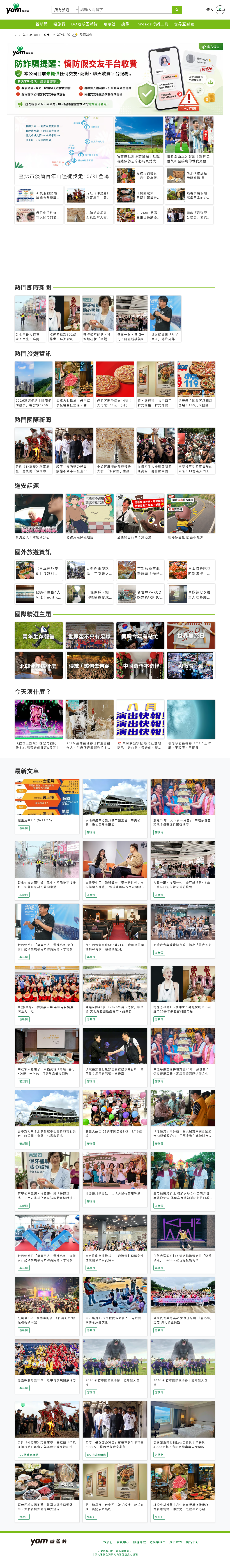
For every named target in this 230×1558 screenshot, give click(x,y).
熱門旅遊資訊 (33, 353)
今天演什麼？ (33, 691)
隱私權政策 (158, 1542)
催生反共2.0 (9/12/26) (35, 820)
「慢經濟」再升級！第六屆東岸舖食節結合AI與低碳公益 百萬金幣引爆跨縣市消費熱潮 (182, 1135)
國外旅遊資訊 (33, 552)
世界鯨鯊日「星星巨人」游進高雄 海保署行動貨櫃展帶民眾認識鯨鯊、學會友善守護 (47, 949)
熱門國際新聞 (33, 420)
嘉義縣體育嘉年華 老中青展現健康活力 (47, 1380)
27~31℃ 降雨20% (75, 35)
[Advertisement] (115, 254)
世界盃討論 (184, 24)
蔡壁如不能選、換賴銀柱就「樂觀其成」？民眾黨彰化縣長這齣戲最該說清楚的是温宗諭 (47, 1198)
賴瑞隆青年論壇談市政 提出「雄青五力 (182, 945)
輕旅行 (59, 24)
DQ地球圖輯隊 (84, 24)
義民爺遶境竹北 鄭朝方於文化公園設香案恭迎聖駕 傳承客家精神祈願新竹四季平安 (181, 1198)
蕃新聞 (42, 24)
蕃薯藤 (17, 9)
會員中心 (123, 1542)
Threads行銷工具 (152, 24)
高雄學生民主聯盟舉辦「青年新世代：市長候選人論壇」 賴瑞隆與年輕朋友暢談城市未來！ (115, 887)
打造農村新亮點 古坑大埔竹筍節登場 (113, 1194)
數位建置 (175, 1542)
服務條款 (139, 1542)
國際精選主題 (33, 614)
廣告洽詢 (192, 1542)
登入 (210, 9)
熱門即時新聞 (33, 287)
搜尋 (125, 24)
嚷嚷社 (110, 24)
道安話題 (27, 485)
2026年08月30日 (27, 35)
